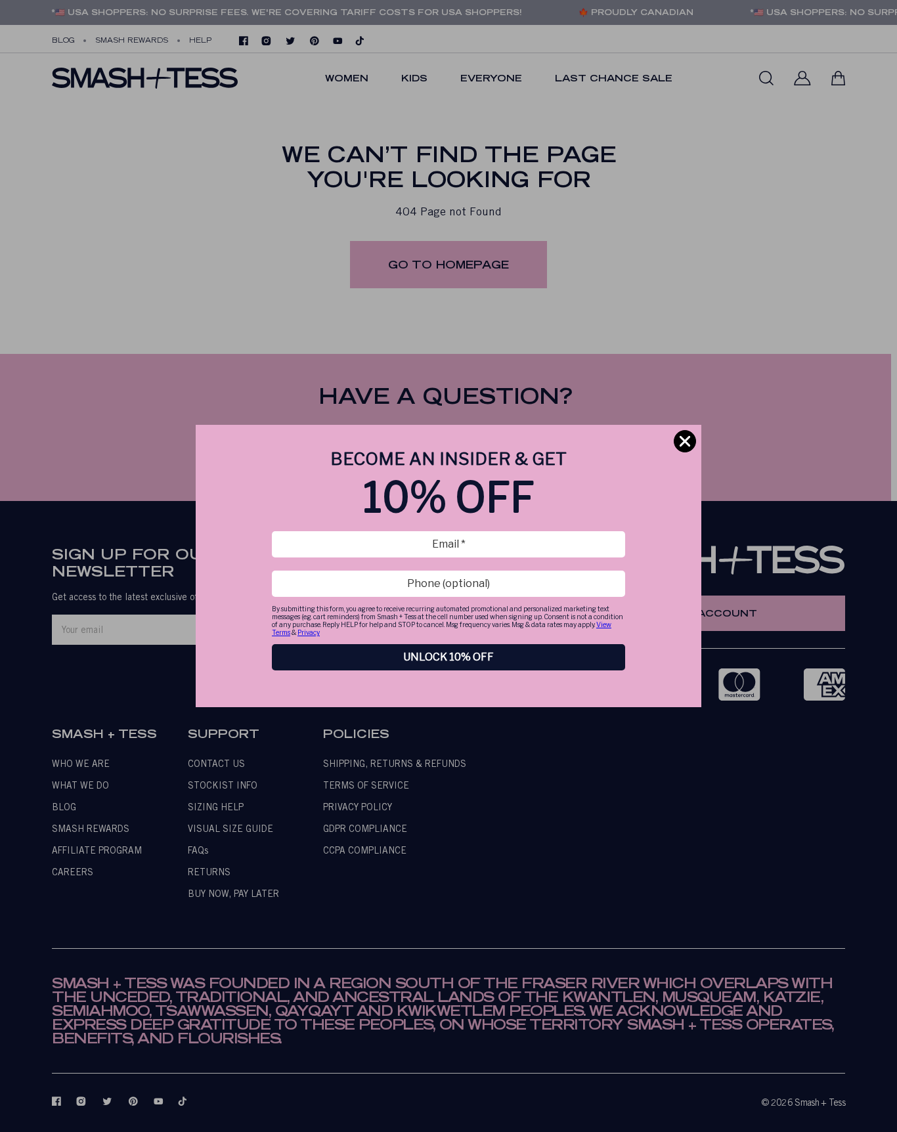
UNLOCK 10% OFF (448, 657)
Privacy (308, 632)
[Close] (685, 441)
